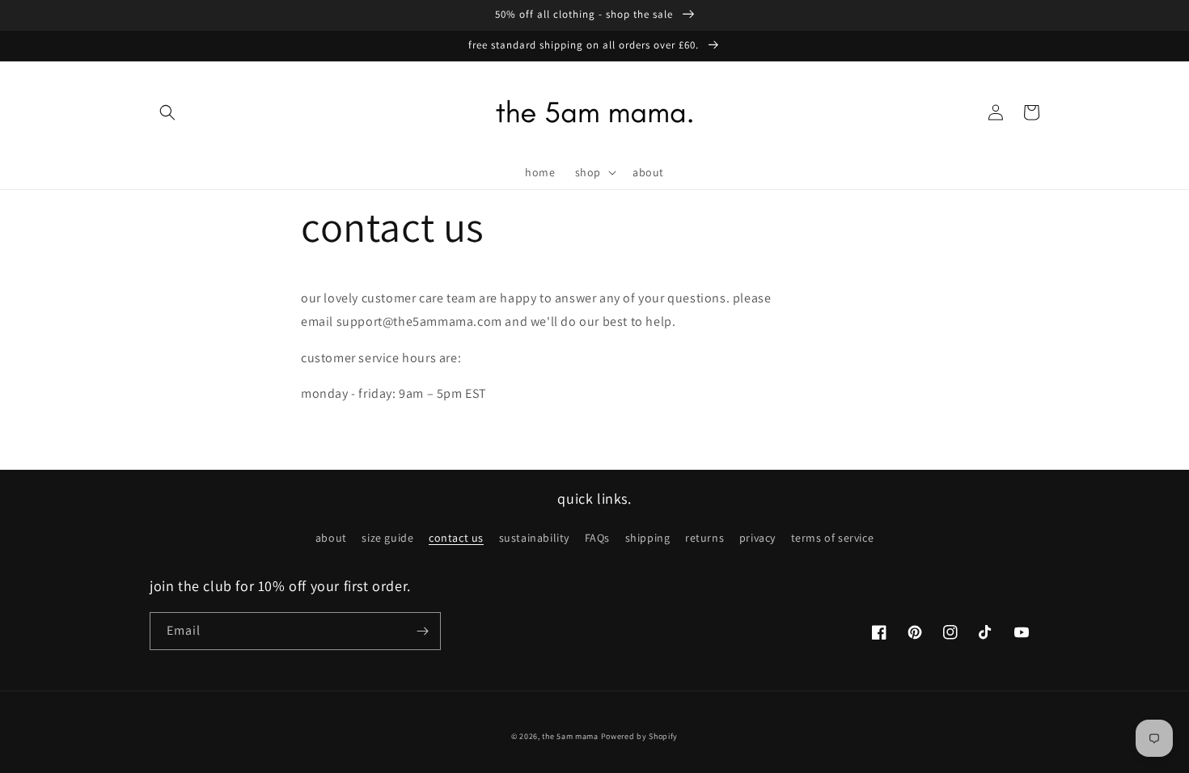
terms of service (832, 537)
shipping (648, 537)
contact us (456, 537)
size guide (387, 537)
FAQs (597, 537)
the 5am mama (570, 736)
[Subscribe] (422, 631)
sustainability (534, 537)
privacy (757, 537)
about (331, 537)
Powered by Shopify (640, 736)
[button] (167, 112)
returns (704, 537)
